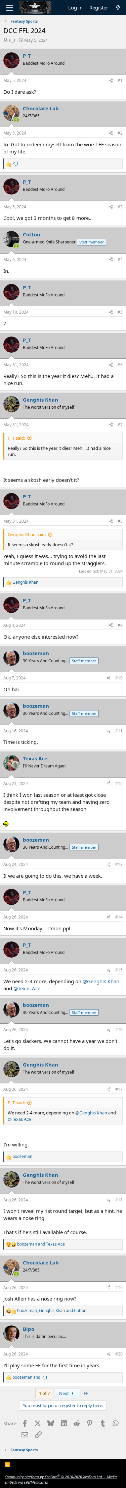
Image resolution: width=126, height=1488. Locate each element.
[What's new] (118, 7)
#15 (119, 970)
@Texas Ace (26, 988)
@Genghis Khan (101, 981)
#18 (119, 1200)
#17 (119, 1089)
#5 (120, 312)
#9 (120, 625)
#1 (120, 80)
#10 (119, 678)
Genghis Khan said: (27, 534)
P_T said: (16, 438)
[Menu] (9, 7)
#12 (119, 783)
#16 (119, 1029)
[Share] (111, 81)
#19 (119, 1287)
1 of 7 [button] (44, 1393)
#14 (119, 917)
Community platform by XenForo (54, 1476)
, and (51, 1310)
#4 (120, 259)
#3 (120, 207)
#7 (120, 425)
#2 (120, 133)
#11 (119, 731)
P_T (12, 40)
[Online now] (16, 120)
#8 (120, 521)
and (41, 1244)
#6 (120, 365)
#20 (119, 1354)
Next (64, 1393)
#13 (119, 864)
